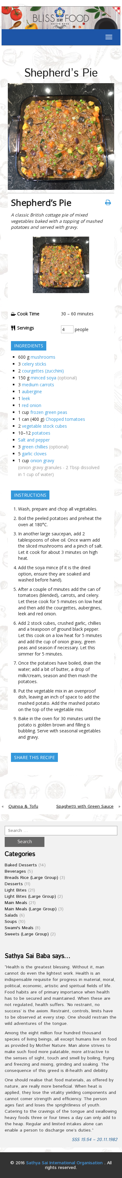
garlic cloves (34, 454)
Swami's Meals (19, 928)
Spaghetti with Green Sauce (85, 806)
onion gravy (42, 460)
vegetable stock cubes (44, 426)
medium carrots (38, 385)
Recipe (27, 55)
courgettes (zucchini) (43, 371)
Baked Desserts (21, 865)
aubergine (32, 391)
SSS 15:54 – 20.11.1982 (94, 1140)
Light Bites (16, 890)
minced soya (43, 378)
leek (26, 398)
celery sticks (34, 364)
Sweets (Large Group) (27, 934)
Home (10, 55)
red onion (31, 405)
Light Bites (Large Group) (30, 896)
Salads (11, 915)
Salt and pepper (34, 440)
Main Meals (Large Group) (31, 909)
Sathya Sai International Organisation (64, 1163)
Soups (11, 921)
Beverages (15, 871)
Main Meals (16, 903)
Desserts (14, 884)
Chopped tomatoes (65, 419)
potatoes (41, 433)
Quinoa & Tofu (23, 806)
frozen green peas (48, 412)
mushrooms (43, 357)
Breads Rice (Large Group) (31, 878)
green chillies (35, 447)
